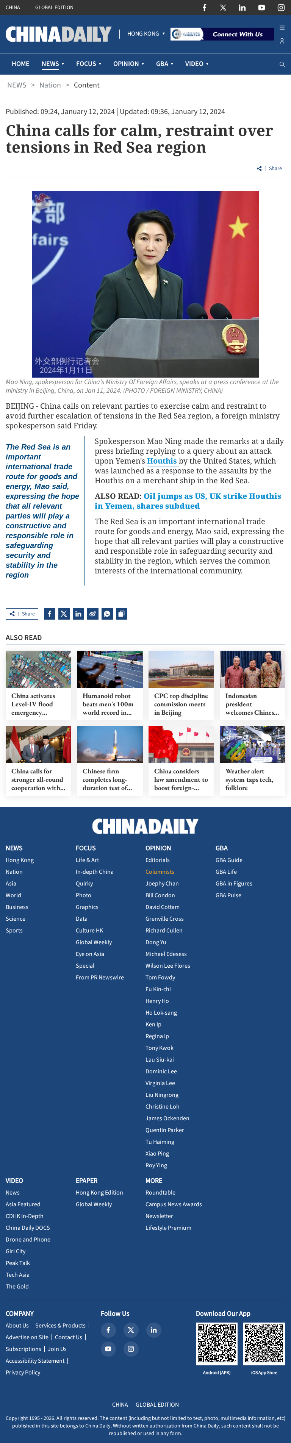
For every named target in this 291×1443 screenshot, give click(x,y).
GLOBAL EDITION (54, 7)
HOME (21, 64)
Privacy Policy (23, 1372)
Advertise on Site (27, 1337)
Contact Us (68, 1337)
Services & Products (60, 1325)
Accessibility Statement (35, 1361)
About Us (17, 1325)
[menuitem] (143, 34)
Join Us (57, 1349)
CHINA (13, 7)
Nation (50, 85)
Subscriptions (23, 1349)
